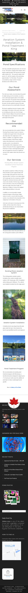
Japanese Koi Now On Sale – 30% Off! (14, 460)
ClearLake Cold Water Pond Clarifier (13, 474)
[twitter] (15, 5)
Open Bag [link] (8, 576)
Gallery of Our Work (16, 387)
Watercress (6, 521)
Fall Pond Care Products (10, 478)
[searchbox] (14, 511)
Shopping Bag (8, 575)
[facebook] (12, 5)
